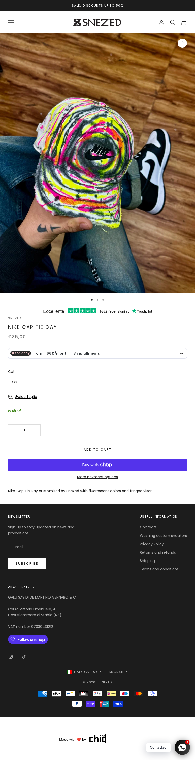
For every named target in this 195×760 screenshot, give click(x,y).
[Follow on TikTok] (23, 656)
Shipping (147, 560)
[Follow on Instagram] (10, 656)
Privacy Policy (152, 544)
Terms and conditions (159, 569)
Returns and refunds (158, 552)
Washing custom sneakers (163, 535)
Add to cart (98, 449)
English (116, 671)
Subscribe (26, 563)
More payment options (97, 476)
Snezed (14, 318)
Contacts (148, 527)
